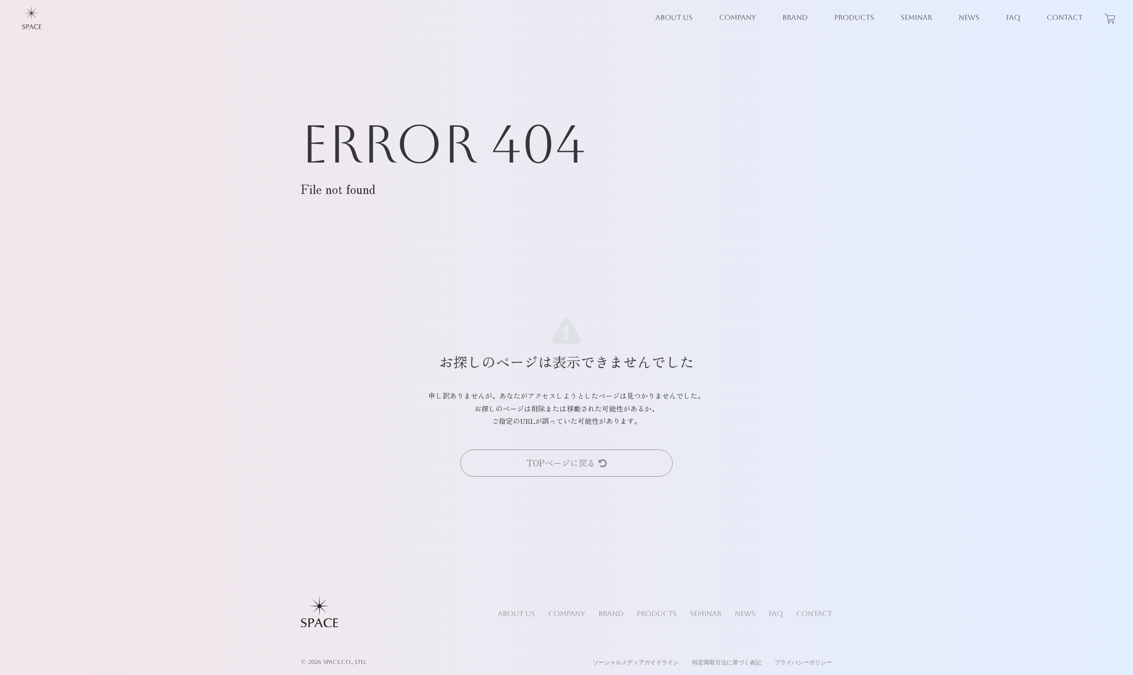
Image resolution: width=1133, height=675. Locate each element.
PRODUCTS (854, 17)
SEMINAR (916, 17)
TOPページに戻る (561, 463)
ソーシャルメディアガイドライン (636, 662)
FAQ (1013, 17)
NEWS (969, 17)
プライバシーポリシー (803, 662)
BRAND (795, 17)
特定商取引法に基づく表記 (726, 662)
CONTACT (1065, 17)
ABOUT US (674, 17)
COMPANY (737, 17)
